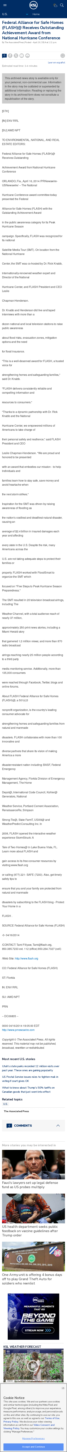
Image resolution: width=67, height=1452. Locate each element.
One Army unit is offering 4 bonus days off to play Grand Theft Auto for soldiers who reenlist (32, 1279)
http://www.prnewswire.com (18, 1030)
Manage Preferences (33, 1438)
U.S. (5, 1104)
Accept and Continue (33, 1446)
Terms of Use (52, 1418)
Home (36, 14)
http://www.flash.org (26, 958)
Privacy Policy (10, 1421)
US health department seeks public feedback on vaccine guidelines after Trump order (30, 1231)
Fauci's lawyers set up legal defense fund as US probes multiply (30, 1184)
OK (63, 1388)
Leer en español (56, 62)
